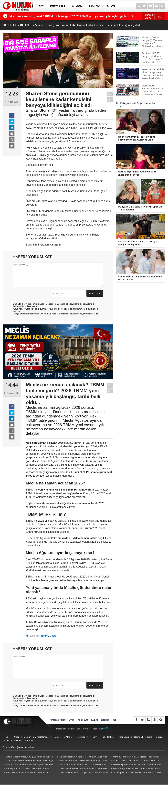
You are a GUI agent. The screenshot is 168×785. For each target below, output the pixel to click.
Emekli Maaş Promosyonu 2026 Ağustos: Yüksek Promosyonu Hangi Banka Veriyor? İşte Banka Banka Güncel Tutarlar (28, 757)
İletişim (105, 719)
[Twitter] (11, 121)
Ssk (7, 736)
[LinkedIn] (11, 127)
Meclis (52, 635)
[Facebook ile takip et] (136, 719)
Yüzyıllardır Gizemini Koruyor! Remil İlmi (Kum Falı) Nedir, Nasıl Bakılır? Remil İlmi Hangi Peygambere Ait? (82, 772)
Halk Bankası (108, 736)
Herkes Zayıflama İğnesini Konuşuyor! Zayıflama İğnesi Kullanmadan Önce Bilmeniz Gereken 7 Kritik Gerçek (28, 764)
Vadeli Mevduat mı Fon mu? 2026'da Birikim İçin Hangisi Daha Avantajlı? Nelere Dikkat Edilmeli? (134, 761)
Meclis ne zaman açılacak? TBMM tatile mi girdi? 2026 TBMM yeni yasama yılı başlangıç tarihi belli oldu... (81, 764)
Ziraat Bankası (42, 736)
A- (110, 99)
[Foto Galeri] (150, 6)
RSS (114, 719)
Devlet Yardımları (14, 740)
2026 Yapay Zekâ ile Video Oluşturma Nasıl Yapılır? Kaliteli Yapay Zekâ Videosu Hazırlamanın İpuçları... (135, 772)
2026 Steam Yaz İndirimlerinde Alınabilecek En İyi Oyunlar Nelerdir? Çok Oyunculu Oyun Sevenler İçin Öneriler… (28, 761)
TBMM (44, 635)
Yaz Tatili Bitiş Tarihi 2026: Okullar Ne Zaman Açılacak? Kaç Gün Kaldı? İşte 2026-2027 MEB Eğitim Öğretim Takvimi (27, 772)
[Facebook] (11, 115)
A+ (110, 94)
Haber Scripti (97, 728)
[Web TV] (144, 6)
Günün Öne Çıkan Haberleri (18, 747)
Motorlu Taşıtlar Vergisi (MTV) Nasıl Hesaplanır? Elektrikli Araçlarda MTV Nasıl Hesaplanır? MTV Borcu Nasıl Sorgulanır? (135, 757)
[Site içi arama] (162, 6)
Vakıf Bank (124, 736)
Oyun (71, 719)
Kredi (16, 736)
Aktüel (69, 736)
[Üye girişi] (154, 719)
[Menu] (139, 6)
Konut (150, 736)
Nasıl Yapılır (82, 736)
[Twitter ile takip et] (142, 719)
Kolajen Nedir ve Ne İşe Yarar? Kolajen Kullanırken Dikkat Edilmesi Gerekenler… (81, 757)
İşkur (160, 736)
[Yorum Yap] (11, 145)
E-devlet (57, 736)
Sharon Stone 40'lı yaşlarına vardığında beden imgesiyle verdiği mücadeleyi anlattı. (66, 112)
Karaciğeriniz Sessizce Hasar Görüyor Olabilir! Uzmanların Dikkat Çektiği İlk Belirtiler (26, 768)
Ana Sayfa (83, 719)
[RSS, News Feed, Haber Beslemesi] (148, 719)
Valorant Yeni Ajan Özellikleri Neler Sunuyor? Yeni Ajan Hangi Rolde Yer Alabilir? (81, 761)
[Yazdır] (11, 139)
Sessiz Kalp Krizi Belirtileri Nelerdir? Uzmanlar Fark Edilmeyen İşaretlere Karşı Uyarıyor (135, 764)
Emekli (30, 740)
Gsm (95, 736)
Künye (94, 719)
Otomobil (138, 736)
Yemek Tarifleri (57, 719)
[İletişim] (156, 6)
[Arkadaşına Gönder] (11, 133)
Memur (27, 736)
